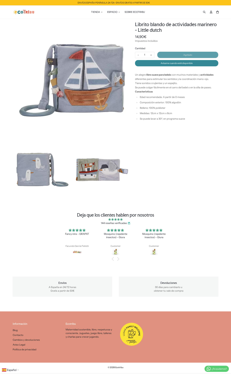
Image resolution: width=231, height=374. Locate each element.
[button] (113, 259)
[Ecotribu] (24, 12)
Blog (15, 330)
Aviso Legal (19, 344)
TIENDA (95, 12)
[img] (115, 219)
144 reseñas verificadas (114, 223)
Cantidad (140, 48)
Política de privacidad (24, 349)
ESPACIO (112, 12)
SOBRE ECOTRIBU (135, 12)
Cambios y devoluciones (26, 339)
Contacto (18, 335)
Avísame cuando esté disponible (177, 63)
